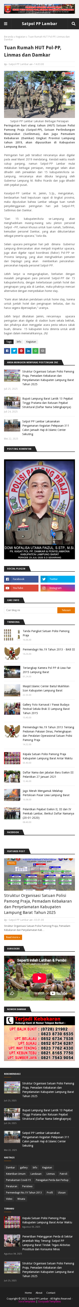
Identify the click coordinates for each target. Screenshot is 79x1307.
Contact (50, 1292)
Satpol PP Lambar (39, 23)
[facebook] (21, 579)
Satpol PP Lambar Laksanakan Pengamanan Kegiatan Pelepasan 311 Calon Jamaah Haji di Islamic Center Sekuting (45, 428)
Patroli (63, 1173)
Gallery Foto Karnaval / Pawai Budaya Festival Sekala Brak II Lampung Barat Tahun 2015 (46, 709)
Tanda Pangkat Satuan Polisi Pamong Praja (46, 633)
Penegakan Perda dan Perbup (52, 1180)
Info (19, 341)
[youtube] (21, 588)
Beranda (8, 36)
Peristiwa (27, 1186)
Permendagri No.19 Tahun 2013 (24, 1192)
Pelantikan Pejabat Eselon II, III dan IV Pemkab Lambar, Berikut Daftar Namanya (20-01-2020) (48, 813)
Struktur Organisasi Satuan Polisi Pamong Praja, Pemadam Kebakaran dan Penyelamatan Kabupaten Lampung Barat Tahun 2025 (48, 378)
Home (28, 1292)
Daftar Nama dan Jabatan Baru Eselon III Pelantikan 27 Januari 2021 (48, 774)
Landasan (36, 1173)
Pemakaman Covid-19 (18, 1180)
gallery (24, 1167)
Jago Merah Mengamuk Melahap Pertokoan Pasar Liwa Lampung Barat (46, 793)
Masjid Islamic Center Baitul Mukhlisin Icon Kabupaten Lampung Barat (46, 688)
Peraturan (11, 1186)
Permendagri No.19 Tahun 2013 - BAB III (49, 649)
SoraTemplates (26, 1301)
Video (9, 1199)
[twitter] (58, 579)
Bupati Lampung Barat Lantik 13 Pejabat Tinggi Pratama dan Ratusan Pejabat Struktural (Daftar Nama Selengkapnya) (47, 403)
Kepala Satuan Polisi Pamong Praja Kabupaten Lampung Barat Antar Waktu (48, 756)
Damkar (10, 1167)
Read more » (13, 937)
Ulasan (62, 1192)
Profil (50, 1192)
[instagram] (58, 588)
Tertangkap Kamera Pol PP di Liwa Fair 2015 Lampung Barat (47, 670)
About (39, 1292)
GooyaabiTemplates (49, 1301)
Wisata (21, 1199)
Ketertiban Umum (16, 1173)
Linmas (51, 1173)
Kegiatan (21, 36)
